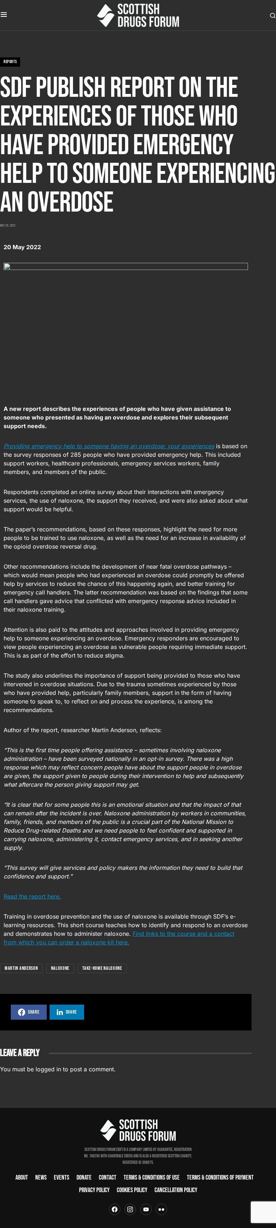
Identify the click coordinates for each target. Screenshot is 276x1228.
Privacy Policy (94, 1190)
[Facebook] (114, 1209)
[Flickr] (161, 1209)
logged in (48, 1069)
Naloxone (60, 968)
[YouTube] (146, 1209)
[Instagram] (130, 1209)
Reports (10, 62)
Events (61, 1177)
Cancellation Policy (176, 1190)
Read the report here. (32, 896)
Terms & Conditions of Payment (220, 1177)
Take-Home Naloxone (102, 968)
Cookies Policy (132, 1190)
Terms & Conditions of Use (152, 1177)
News (41, 1177)
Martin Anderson (21, 968)
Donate (84, 1177)
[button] (4, 15)
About (21, 1177)
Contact (107, 1177)
